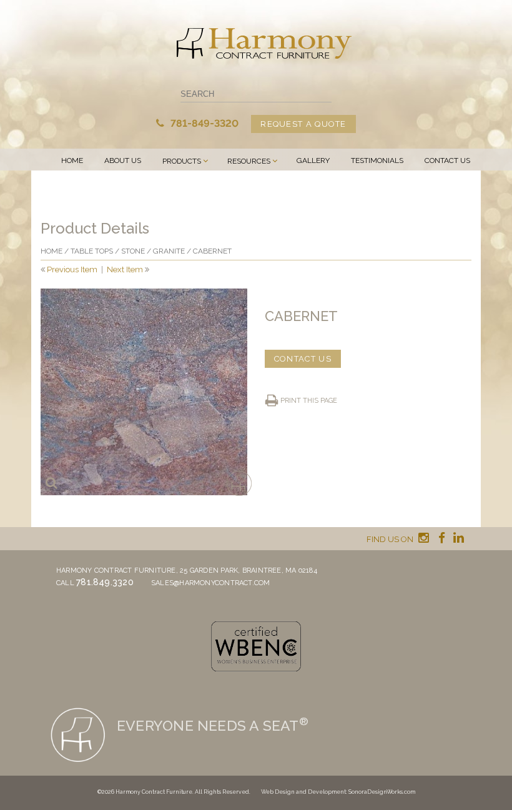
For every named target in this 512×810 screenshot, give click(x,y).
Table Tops (92, 251)
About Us (122, 160)
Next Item (125, 269)
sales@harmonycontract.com (210, 583)
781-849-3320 (203, 123)
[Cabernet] (144, 392)
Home (72, 160)
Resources (248, 161)
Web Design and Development (303, 792)
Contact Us (447, 160)
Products (181, 161)
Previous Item (72, 269)
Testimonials (377, 160)
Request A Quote (303, 124)
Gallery (313, 160)
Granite (169, 251)
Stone (133, 251)
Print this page (308, 401)
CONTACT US (303, 358)
